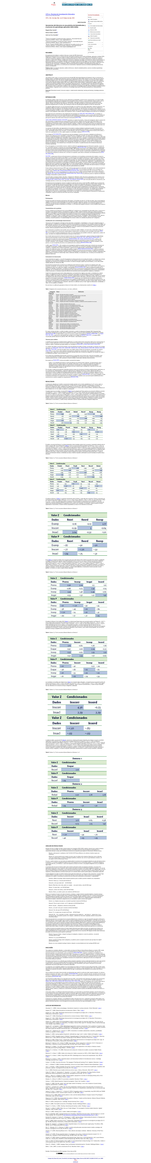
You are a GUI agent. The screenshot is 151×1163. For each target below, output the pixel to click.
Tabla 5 (50, 559)
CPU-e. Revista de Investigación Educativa (60, 14)
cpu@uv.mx (75, 1161)
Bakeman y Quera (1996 (100, 347)
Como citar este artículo (95, 34)
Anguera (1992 (55, 244)
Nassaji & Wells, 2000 (82, 147)
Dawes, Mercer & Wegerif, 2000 (60, 173)
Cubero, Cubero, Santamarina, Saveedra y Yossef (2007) (56, 119)
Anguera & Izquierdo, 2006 (74, 238)
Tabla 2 (70, 391)
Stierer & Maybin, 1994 (89, 113)
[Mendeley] (89, 48)
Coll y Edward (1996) (50, 179)
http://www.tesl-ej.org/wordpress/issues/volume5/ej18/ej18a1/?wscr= (78, 1115)
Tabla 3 (67, 445)
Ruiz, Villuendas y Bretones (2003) (76, 179)
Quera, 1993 (48, 350)
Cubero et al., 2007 (85, 131)
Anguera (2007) (80, 344)
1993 (87, 237)
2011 (49, 349)
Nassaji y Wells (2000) (78, 952)
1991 (79, 347)
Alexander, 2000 (75, 169)
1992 (84, 237)
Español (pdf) (93, 27)
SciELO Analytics (93, 19)
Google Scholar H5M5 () (96, 21)
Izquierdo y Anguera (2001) (69, 277)
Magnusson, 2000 (86, 374)
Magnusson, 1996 (74, 376)
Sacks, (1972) (61, 347)
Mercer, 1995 (78, 117)
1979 (49, 334)
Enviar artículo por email (95, 40)
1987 (52, 334)
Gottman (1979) (55, 347)
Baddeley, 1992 (51, 173)
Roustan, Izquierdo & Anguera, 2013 (87, 238)
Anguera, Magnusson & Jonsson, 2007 (85, 248)
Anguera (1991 (79, 237)
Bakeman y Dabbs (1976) (86, 334)
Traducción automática (95, 38)
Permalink (92, 52)
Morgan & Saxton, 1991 (71, 173)
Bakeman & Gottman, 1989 (86, 242)
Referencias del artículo (95, 32)
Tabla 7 (69, 682)
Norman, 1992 (79, 173)
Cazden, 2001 (82, 113)
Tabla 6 (66, 621)
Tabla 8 (64, 740)
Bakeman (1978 (74, 347)
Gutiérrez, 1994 (56, 170)
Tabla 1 (94, 285)
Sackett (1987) (68, 347)
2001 (47, 349)
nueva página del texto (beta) (96, 25)
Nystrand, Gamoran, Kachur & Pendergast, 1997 (69, 170)
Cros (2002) (67, 179)
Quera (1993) (54, 349)
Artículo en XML (93, 30)
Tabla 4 (58, 498)
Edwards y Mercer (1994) (59, 179)
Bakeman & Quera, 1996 (50, 333)
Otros (91, 48)
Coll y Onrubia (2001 (57, 134)
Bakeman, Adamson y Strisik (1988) (88, 347)
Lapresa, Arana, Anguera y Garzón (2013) (92, 344)
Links (99, 1008)
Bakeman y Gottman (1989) (93, 237)
